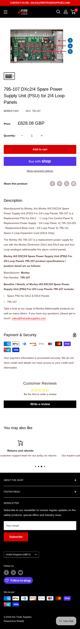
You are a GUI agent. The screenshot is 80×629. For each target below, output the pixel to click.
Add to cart (40, 149)
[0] (73, 12)
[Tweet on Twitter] (66, 183)
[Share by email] (73, 183)
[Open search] (58, 12)
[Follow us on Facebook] (6, 572)
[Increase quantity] (42, 135)
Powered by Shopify (14, 621)
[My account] (66, 12)
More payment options (40, 170)
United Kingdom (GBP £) (18, 554)
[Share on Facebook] (52, 183)
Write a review (40, 404)
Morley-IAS (11, 111)
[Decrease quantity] (22, 135)
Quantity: (10, 135)
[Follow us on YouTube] (20, 572)
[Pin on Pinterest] (59, 183)
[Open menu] (5, 11)
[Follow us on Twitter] (13, 572)
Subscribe (16, 536)
